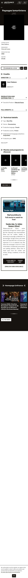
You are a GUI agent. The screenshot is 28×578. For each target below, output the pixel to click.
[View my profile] (25, 2)
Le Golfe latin (4, 169)
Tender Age (10, 224)
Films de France (5, 49)
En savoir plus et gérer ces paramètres (10, 572)
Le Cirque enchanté (24, 169)
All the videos (6, 319)
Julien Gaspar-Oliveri (15, 225)
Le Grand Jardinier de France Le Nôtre (15, 170)
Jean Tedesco (5, 44)
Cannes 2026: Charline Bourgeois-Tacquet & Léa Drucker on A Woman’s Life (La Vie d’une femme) (9, 306)
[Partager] (21, 68)
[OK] (14, 575)
